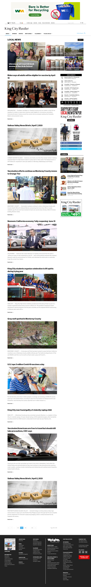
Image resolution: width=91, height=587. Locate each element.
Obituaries (35, 540)
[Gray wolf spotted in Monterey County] (32, 335)
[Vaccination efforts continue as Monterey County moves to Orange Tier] (32, 190)
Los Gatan (65, 559)
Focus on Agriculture (23, 558)
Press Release (8, 560)
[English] (21, 23)
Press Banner (66, 562)
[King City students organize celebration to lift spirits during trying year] (32, 287)
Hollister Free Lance (67, 556)
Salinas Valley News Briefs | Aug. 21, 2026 (74, 187)
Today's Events (36, 551)
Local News (21, 545)
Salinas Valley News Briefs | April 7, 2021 (25, 125)
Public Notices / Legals (52, 546)
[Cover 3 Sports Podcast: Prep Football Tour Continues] (63, 177)
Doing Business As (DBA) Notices (52, 551)
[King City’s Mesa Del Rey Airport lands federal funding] (74, 49)
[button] (81, 33)
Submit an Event (36, 552)
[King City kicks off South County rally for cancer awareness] (74, 64)
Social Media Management (53, 564)
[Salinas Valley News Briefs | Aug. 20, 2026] (55, 64)
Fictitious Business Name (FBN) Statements (52, 549)
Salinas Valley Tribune (68, 565)
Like (80, 142)
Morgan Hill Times (67, 560)
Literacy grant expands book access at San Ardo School (71, 169)
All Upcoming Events (37, 549)
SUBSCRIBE (7, 551)
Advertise (21, 540)
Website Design (50, 559)
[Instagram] (82, 23)
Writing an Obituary (37, 543)
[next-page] (35, 528)
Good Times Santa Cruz (68, 544)
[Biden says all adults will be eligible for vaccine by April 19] (32, 94)
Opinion (20, 549)
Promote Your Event (37, 553)
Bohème (65, 575)
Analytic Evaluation (51, 567)
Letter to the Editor (9, 558)
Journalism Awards (83, 542)
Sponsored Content (51, 565)
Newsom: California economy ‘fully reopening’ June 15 (31, 221)
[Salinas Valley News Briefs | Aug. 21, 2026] (55, 49)
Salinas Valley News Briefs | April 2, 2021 (25, 478)
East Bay (65, 578)
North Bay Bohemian (67, 547)
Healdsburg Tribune (67, 555)
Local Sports (21, 563)
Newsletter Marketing (52, 568)
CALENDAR (35, 548)
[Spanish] (22, 23)
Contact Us (7, 557)
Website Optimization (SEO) (53, 562)
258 (18, 527)
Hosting (49, 561)
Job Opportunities (83, 540)
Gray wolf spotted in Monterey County (24, 318)
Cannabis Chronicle (67, 576)
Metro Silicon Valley (67, 546)
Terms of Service (8, 563)
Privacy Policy (8, 561)
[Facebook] (81, 23)
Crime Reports (22, 548)
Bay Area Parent (66, 574)
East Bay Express (67, 543)
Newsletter (7, 556)
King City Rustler (66, 558)
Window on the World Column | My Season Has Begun (75, 181)
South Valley (66, 579)
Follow (79, 145)
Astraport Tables (36, 561)
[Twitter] (86, 552)
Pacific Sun (65, 549)
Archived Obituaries (37, 542)
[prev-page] (9, 528)
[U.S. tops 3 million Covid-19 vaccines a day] (32, 380)
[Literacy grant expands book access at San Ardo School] (26, 58)
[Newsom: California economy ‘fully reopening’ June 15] (32, 237)
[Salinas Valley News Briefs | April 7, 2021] (32, 141)
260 (25, 527)
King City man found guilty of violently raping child (30, 410)
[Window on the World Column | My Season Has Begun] (63, 182)
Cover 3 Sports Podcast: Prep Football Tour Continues (75, 176)
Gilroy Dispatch (66, 553)
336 (32, 527)
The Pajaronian (66, 566)
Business (21, 546)
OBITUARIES (36, 539)
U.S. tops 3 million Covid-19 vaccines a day (26, 364)
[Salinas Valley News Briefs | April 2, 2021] (32, 494)
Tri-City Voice (66, 569)
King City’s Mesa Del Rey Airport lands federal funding (75, 193)
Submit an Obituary (37, 544)
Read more (10, 119)
